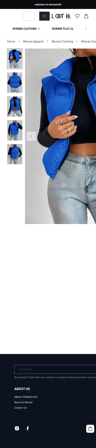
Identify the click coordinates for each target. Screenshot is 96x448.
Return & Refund (23, 402)
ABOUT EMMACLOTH (26, 397)
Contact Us (20, 407)
